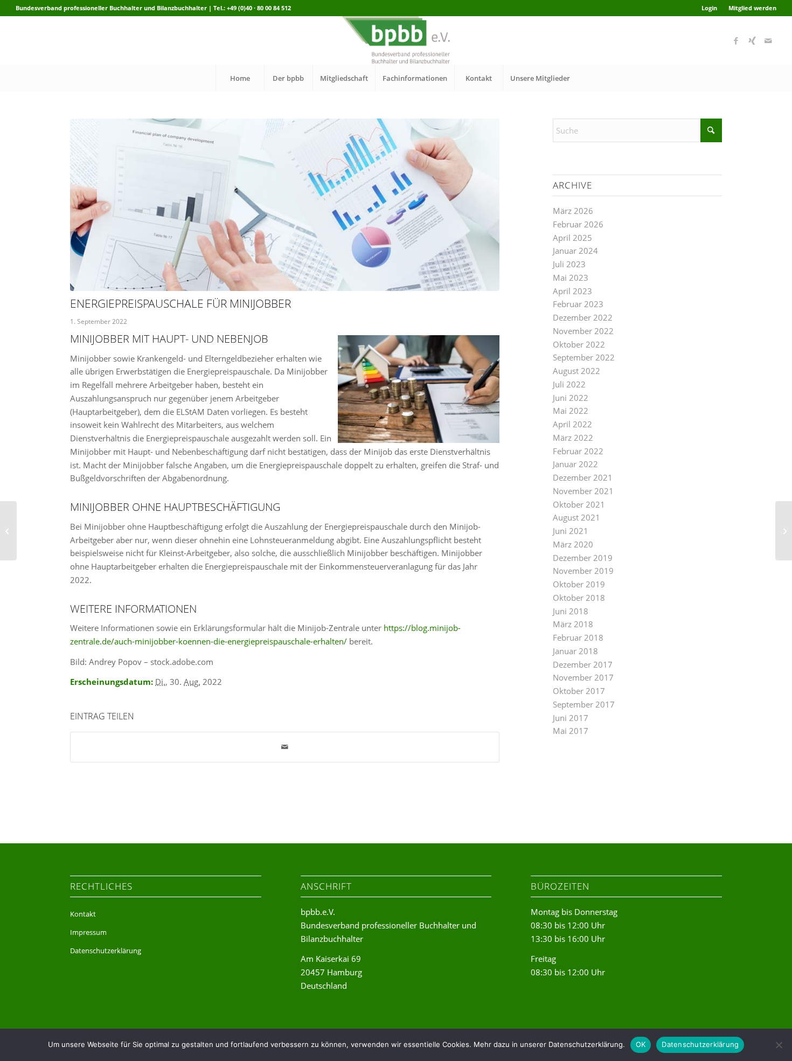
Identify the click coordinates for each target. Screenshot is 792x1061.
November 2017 (583, 677)
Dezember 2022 (583, 317)
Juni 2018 (570, 611)
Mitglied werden (752, 8)
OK (641, 1044)
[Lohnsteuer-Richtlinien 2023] (783, 530)
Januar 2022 (575, 464)
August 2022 (576, 370)
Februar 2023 (578, 304)
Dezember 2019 (583, 557)
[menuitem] (709, 8)
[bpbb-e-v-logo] (396, 40)
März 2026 (573, 210)
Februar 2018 (578, 637)
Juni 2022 (570, 397)
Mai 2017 (570, 730)
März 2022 (573, 437)
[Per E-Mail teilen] (285, 747)
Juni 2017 (570, 717)
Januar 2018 (575, 651)
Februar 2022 (578, 451)
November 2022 (583, 330)
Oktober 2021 (579, 504)
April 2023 (572, 291)
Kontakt (83, 914)
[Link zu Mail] (768, 40)
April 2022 (572, 424)
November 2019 (583, 570)
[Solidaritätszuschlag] (8, 530)
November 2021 (583, 491)
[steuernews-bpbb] (284, 205)
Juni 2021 (570, 530)
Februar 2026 (578, 224)
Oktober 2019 (579, 584)
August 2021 (576, 517)
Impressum (88, 932)
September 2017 (584, 704)
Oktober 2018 (579, 597)
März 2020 (573, 544)
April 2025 (572, 237)
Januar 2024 (575, 250)
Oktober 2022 (579, 344)
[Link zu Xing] (752, 40)
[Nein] (778, 1044)
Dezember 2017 (583, 664)
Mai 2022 (570, 410)
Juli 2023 (569, 264)
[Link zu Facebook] (736, 40)
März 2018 (573, 624)
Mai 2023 (570, 277)
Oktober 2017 (579, 690)
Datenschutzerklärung (105, 950)
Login (709, 8)
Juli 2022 (569, 384)
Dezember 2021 (583, 477)
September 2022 (584, 357)
